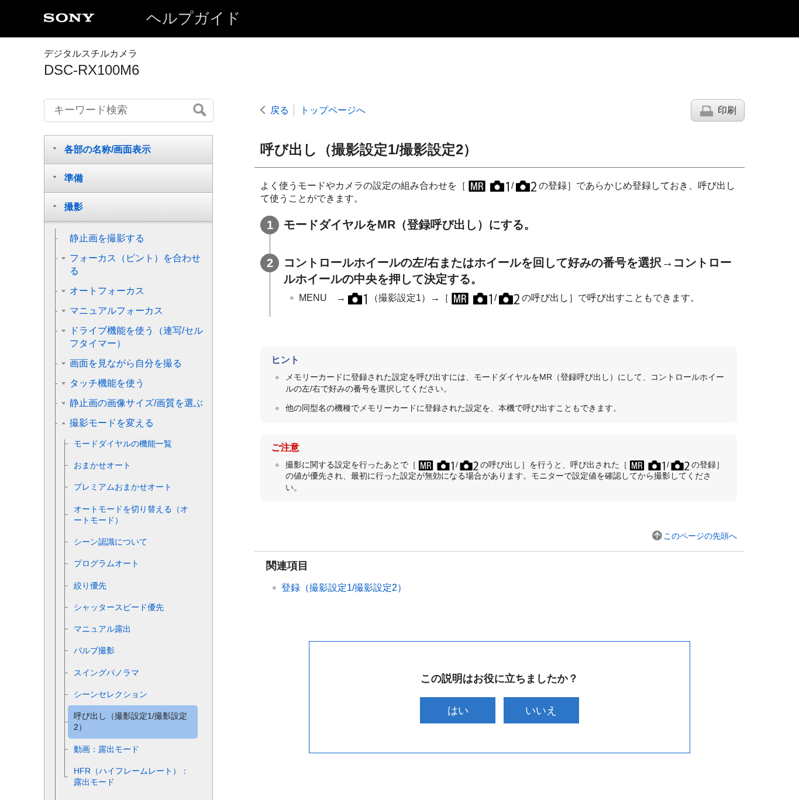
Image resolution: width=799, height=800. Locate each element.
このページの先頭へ (700, 536)
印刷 (727, 110)
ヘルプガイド (193, 18)
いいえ (541, 710)
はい (458, 710)
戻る (279, 110)
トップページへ (333, 110)
